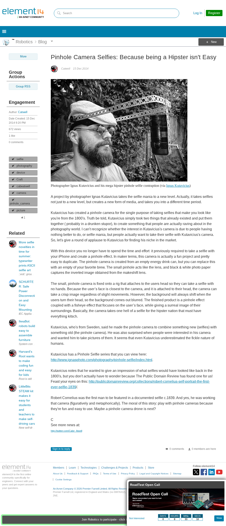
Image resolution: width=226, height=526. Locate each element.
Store (151, 467)
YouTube (219, 472)
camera (21, 193)
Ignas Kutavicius (178, 185)
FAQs (95, 473)
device (21, 172)
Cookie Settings (63, 479)
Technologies (89, 467)
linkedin (211, 472)
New (214, 42)
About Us (57, 473)
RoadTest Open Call (145, 484)
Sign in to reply (61, 448)
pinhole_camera (20, 203)
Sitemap (177, 473)
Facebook (204, 472)
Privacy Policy (128, 473)
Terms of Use (109, 473)
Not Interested (136, 518)
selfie (20, 159)
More (13, 39)
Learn (72, 467)
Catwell (22, 112)
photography (24, 165)
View (219, 518)
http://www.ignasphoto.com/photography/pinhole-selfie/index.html (101, 360)
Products (138, 467)
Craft (20, 179)
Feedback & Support (77, 473)
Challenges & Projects (114, 467)
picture (21, 210)
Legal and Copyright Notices (153, 473)
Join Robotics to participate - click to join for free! (113, 519)
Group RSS (23, 86)
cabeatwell (23, 186)
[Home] (23, 13)
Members (58, 467)
